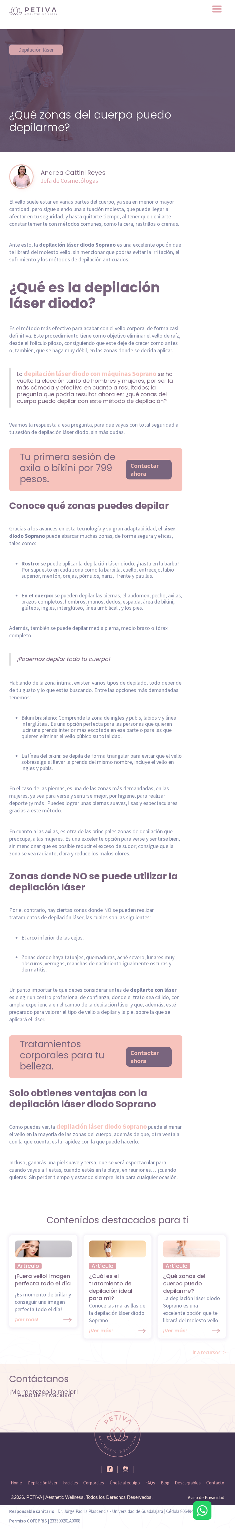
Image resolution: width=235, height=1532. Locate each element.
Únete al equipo (125, 1483)
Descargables (188, 1483)
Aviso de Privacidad (45, 1395)
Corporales (93, 1483)
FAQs (150, 1483)
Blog (165, 1483)
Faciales (70, 1483)
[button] (217, 9)
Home (16, 1483)
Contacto (215, 1483)
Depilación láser (36, 49)
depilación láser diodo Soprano (101, 1126)
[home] (33, 11)
